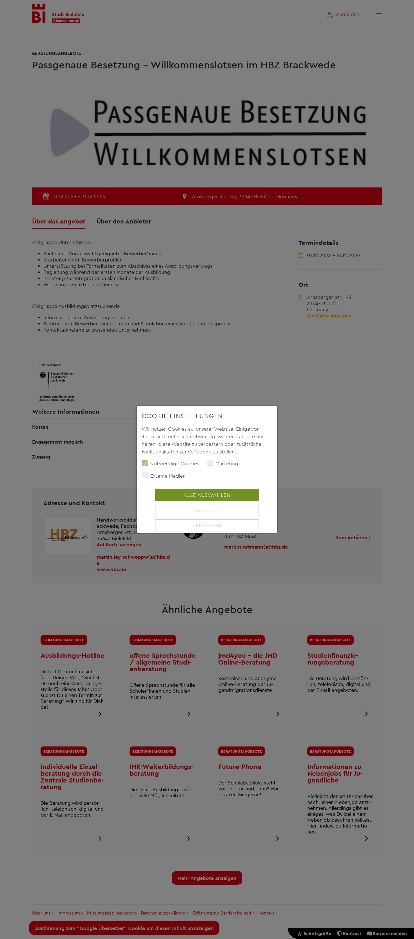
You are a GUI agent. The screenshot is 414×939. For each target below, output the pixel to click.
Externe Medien (168, 476)
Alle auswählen (207, 495)
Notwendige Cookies (174, 463)
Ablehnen (207, 510)
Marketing (226, 463)
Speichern (207, 525)
